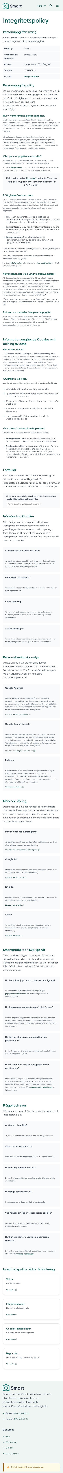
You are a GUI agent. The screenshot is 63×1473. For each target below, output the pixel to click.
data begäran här (43, 263)
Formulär (30, 178)
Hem (8, 1436)
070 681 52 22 (21, 1419)
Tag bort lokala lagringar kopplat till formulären (23, 504)
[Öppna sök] (51, 5)
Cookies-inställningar (24, 1254)
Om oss (9, 1447)
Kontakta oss (12, 1453)
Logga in (41, 5)
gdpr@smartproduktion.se (15, 994)
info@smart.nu (31, 76)
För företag (11, 1442)
